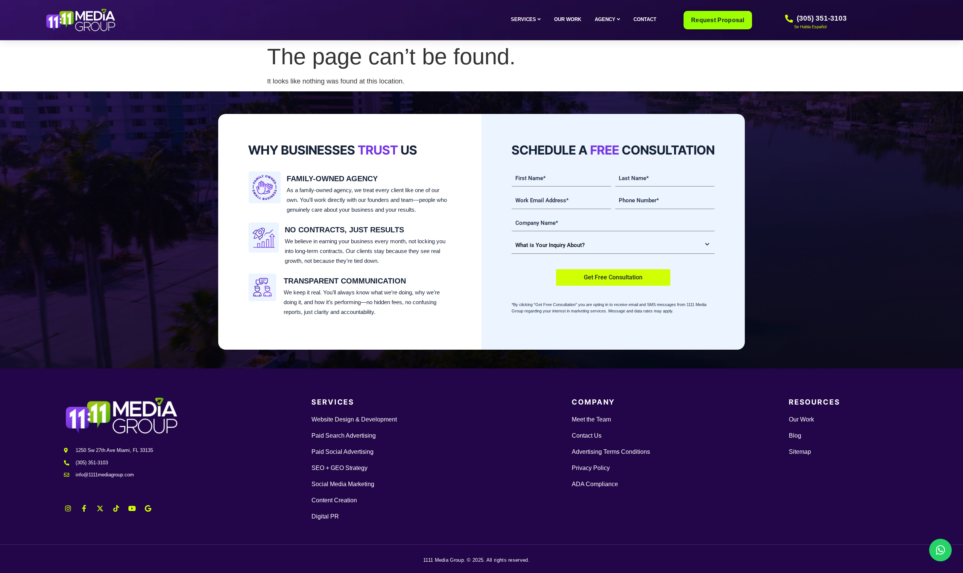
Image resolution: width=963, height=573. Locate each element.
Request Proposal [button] (718, 20)
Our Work (567, 19)
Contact (644, 19)
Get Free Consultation (613, 277)
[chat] (940, 550)
